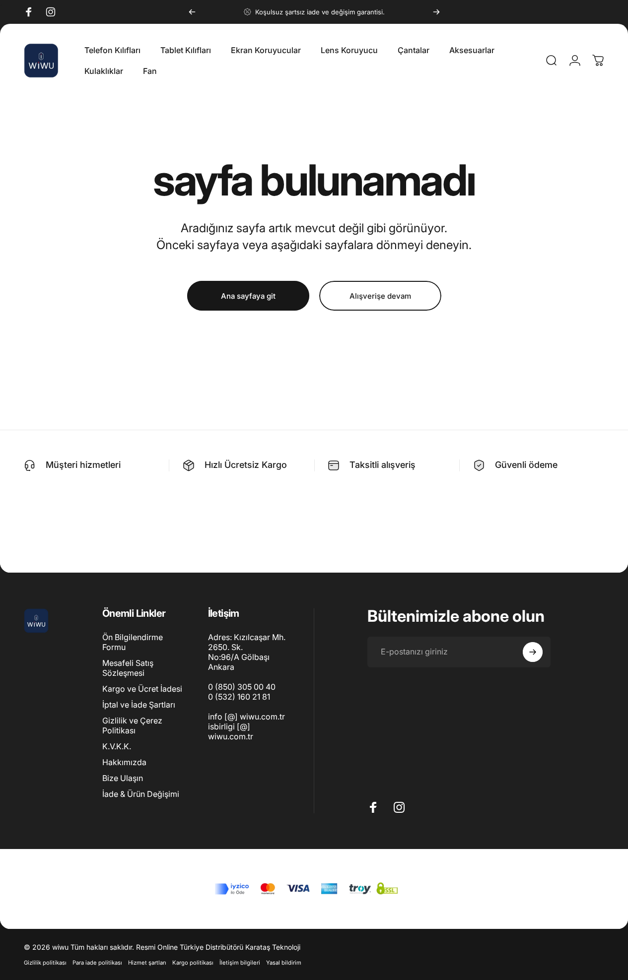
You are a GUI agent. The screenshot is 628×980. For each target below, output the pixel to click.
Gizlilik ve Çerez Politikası (132, 726)
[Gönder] (533, 652)
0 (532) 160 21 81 (239, 697)
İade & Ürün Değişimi (140, 794)
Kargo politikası (192, 962)
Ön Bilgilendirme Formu (132, 642)
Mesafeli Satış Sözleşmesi (127, 668)
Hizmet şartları (147, 962)
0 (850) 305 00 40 (242, 687)
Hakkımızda (124, 763)
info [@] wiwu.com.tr (246, 716)
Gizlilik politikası (45, 962)
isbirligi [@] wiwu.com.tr (230, 731)
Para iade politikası (97, 962)
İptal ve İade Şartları (138, 705)
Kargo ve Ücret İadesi (142, 689)
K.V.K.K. (116, 747)
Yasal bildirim (283, 962)
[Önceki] (192, 12)
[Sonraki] (436, 12)
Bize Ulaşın (122, 779)
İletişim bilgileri (239, 962)
